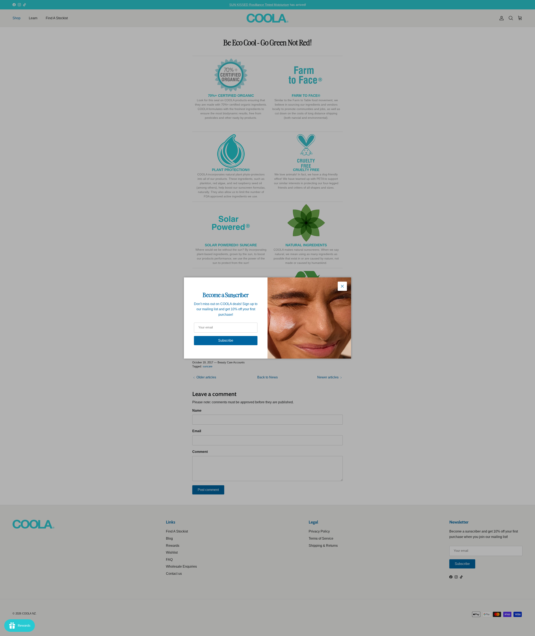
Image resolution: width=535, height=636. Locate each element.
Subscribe (225, 340)
